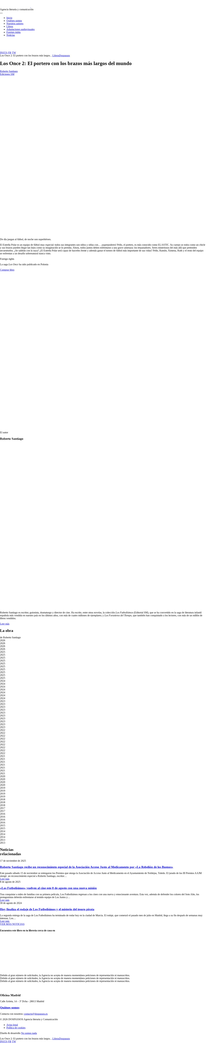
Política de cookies (15, 1027)
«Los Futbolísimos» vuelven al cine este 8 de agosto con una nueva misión (48, 888)
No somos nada (29, 1033)
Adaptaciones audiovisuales (20, 29)
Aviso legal (12, 1024)
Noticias (10, 35)
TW (14, 52)
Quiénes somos (14, 20)
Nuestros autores (14, 23)
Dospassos (64, 55)
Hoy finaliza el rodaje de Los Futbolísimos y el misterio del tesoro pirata (47, 909)
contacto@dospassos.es (36, 1013)
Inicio (9, 17)
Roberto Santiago (9, 71)
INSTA (3, 52)
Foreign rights (13, 32)
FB (9, 52)
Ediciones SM (7, 74)
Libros (9, 26)
